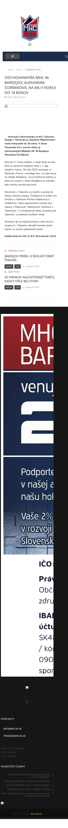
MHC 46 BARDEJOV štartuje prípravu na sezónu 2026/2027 (29, 775)
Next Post (14, 271)
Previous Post (16, 250)
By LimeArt (36, 814)
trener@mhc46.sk (14, 736)
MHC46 (17, 97)
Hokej (19, 70)
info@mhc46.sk (12, 729)
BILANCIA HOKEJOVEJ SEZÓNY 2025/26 (28, 789)
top (24, 97)
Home (10, 70)
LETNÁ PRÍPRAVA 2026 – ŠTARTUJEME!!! (28, 785)
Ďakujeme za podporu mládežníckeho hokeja (27, 781)
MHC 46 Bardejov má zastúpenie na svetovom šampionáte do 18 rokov (26, 794)
